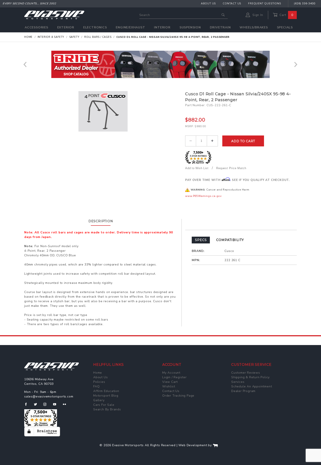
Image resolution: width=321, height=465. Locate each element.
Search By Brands (107, 409)
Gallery (99, 400)
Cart (285, 15)
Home (97, 373)
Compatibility (230, 240)
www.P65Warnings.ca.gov (203, 196)
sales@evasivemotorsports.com (48, 396)
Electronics (95, 27)
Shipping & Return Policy (250, 377)
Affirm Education (106, 391)
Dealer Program (243, 391)
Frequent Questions (264, 3)
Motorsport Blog (105, 396)
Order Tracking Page (178, 396)
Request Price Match (231, 168)
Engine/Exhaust (130, 27)
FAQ (96, 386)
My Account (171, 373)
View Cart (170, 382)
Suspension (190, 27)
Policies (99, 382)
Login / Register (174, 377)
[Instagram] (46, 406)
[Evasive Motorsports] (54, 15)
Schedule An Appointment (251, 386)
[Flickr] (66, 406)
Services (237, 382)
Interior (162, 27)
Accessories (36, 27)
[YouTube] (56, 406)
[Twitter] (37, 406)
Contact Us (232, 3)
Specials (285, 27)
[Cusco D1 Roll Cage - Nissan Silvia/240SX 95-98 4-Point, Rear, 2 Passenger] (103, 111)
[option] (160, 64)
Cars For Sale (103, 405)
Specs (201, 240)
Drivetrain (220, 27)
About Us (208, 3)
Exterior (65, 27)
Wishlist (168, 386)
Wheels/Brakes (254, 27)
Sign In (257, 15)
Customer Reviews (245, 373)
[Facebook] (27, 406)
